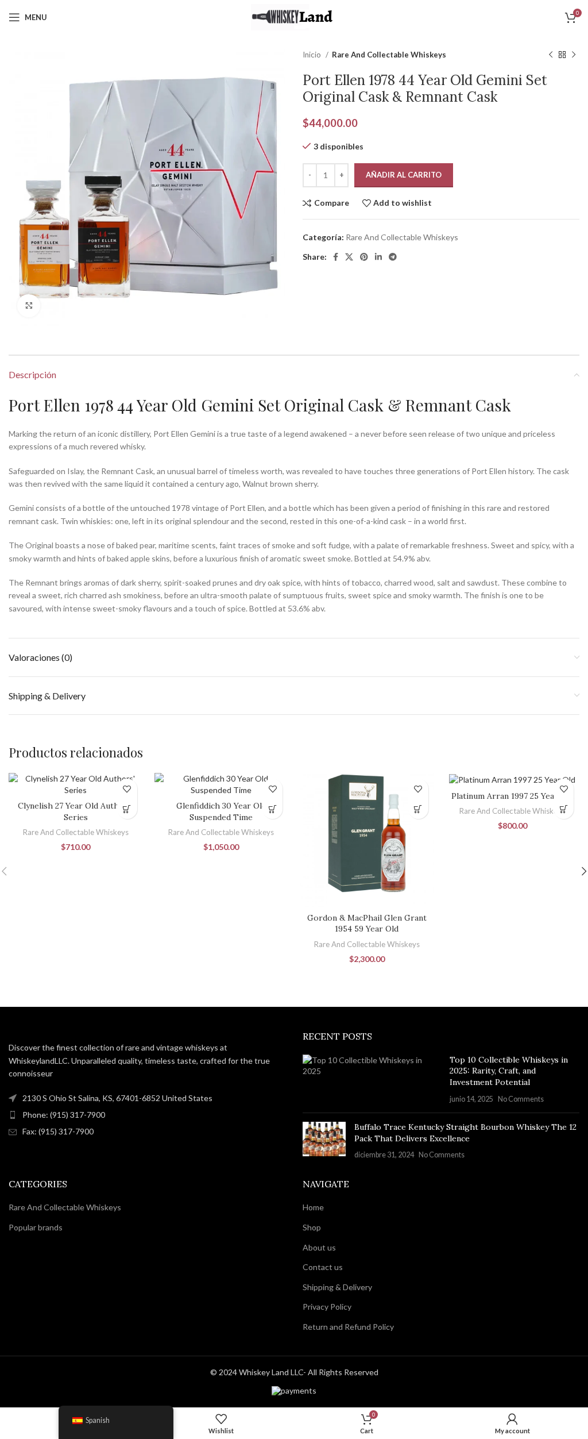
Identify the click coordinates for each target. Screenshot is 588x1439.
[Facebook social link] (336, 256)
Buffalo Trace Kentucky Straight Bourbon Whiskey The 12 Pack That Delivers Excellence (465, 1133)
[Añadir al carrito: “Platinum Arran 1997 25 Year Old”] (564, 809)
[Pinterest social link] (364, 256)
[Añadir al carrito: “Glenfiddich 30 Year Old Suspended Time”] (272, 809)
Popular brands (36, 1227)
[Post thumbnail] (372, 1079)
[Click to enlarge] (28, 305)
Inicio (313, 54)
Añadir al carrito (404, 174)
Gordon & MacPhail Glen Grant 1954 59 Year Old (367, 923)
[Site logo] (294, 16)
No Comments (521, 1099)
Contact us (323, 1267)
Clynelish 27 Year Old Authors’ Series (76, 811)
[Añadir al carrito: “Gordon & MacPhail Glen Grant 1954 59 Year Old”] (418, 809)
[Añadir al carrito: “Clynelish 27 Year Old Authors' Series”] (127, 809)
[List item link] (147, 1115)
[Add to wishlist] (127, 789)
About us (319, 1247)
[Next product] (573, 55)
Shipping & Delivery (337, 1287)
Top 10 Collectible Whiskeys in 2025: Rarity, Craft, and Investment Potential (509, 1071)
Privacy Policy (327, 1306)
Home (313, 1207)
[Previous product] (550, 55)
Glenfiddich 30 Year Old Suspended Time (221, 811)
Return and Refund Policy (348, 1327)
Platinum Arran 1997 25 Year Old (512, 796)
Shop (312, 1227)
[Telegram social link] (392, 256)
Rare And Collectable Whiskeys (389, 54)
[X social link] (349, 256)
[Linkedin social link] (378, 256)
